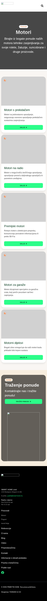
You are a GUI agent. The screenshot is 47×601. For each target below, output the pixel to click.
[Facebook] (2, 572)
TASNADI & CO (15, 592)
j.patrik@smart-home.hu (15, 496)
